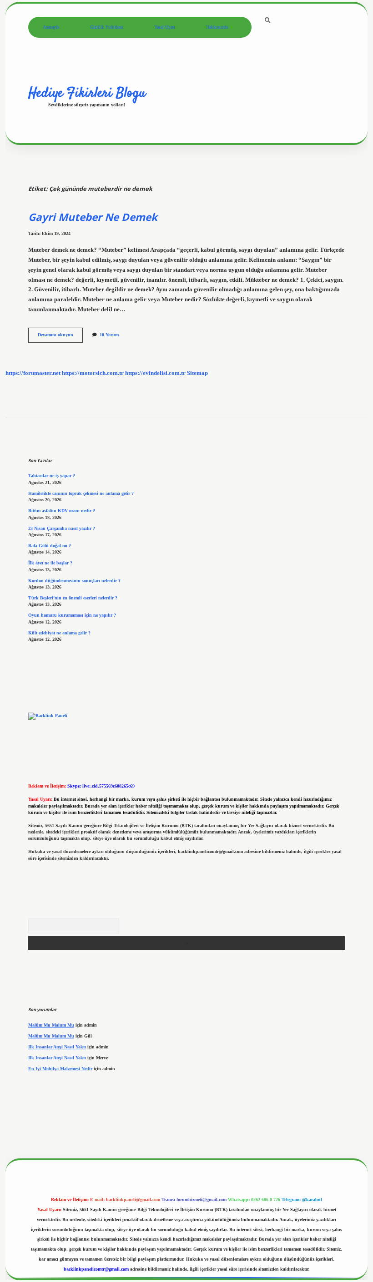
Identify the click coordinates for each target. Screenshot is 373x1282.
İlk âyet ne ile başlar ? (50, 562)
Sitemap (197, 373)
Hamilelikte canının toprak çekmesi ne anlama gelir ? (81, 493)
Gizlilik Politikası (106, 27)
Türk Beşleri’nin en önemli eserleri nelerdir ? (72, 597)
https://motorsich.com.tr (93, 373)
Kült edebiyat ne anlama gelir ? (59, 632)
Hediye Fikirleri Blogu (87, 93)
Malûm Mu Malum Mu (51, 1025)
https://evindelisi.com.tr (155, 373)
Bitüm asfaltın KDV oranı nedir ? (61, 510)
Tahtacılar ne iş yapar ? (51, 475)
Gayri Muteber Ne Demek (92, 217)
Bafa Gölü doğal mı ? (49, 545)
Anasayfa (51, 27)
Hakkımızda (217, 27)
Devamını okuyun (60, 337)
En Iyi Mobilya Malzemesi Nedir (60, 1068)
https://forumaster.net (32, 373)
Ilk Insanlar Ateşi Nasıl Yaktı (57, 1046)
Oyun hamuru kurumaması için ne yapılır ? (72, 615)
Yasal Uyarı (164, 27)
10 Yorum (109, 334)
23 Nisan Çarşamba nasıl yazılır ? (61, 528)
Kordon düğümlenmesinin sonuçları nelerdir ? (74, 580)
